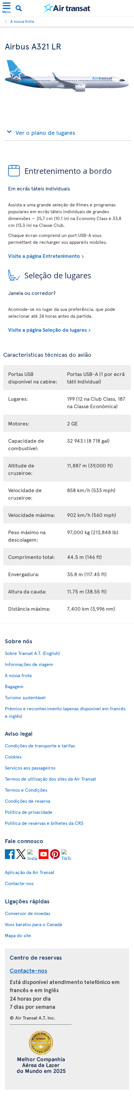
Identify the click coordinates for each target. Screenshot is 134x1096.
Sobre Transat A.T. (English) (32, 653)
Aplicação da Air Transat (29, 872)
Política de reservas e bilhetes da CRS (44, 823)
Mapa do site (18, 935)
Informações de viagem (29, 664)
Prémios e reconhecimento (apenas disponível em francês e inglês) (65, 712)
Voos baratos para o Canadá (33, 924)
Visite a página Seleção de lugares (47, 329)
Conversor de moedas (27, 913)
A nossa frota (22, 21)
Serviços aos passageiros (30, 768)
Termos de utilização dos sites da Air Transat (50, 779)
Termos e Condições (26, 790)
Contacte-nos (19, 883)
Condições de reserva (27, 801)
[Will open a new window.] (10, 855)
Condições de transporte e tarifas (40, 745)
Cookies (13, 757)
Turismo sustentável (25, 697)
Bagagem (14, 686)
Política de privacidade (28, 812)
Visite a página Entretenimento (44, 255)
